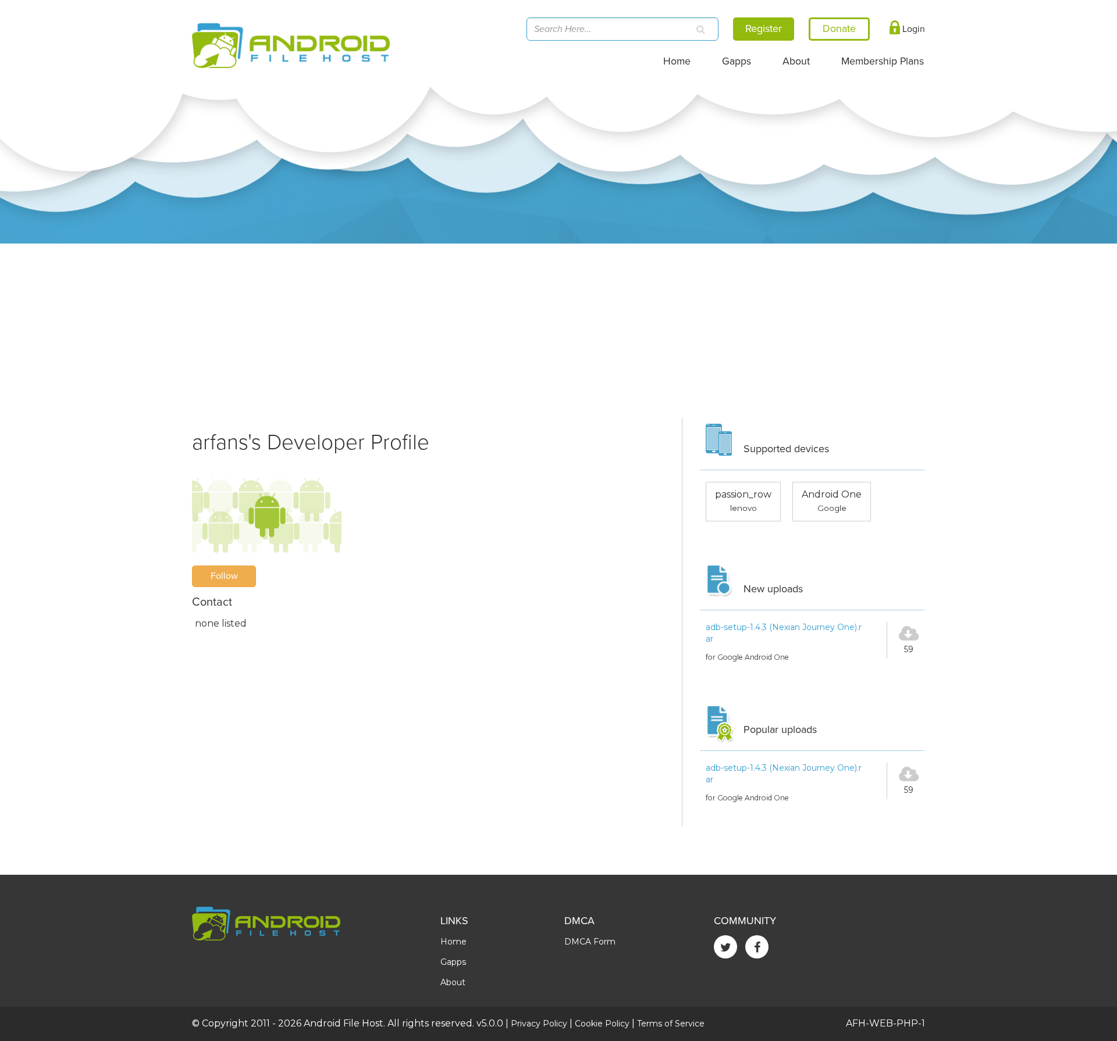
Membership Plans (882, 61)
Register (763, 28)
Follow (224, 576)
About (796, 61)
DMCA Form (590, 941)
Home (677, 61)
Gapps (736, 61)
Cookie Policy (602, 1023)
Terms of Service (671, 1023)
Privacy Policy (539, 1023)
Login (912, 29)
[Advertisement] (558, 330)
